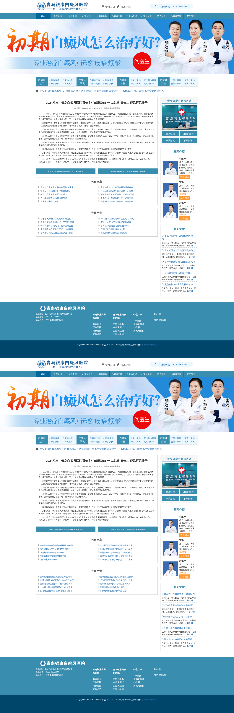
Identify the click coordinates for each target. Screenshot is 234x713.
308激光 (137, 320)
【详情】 (190, 173)
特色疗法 (161, 15)
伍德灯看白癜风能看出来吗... (178, 273)
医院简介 (97, 323)
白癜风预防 (108, 83)
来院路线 (191, 15)
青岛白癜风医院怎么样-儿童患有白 (69, 171)
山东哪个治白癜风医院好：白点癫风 (116, 201)
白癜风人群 (123, 81)
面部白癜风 (176, 80)
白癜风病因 (102, 15)
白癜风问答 (146, 15)
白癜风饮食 (108, 80)
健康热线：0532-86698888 (174, 6)
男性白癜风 (135, 83)
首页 (43, 15)
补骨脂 (136, 327)
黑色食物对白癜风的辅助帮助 (53, 197)
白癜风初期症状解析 (49, 201)
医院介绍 (58, 15)
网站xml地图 (160, 319)
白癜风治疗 (87, 15)
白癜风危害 (68, 83)
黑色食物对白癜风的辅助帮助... (179, 284)
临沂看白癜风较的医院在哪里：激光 (56, 232)
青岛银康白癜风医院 (51, 90)
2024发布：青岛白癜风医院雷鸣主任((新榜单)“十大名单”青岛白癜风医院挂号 (122, 90)
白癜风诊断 (68, 80)
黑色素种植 (138, 330)
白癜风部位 (163, 81)
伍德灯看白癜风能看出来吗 (52, 194)
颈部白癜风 (189, 80)
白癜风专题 (176, 15)
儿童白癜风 (135, 80)
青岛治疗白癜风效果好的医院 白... (177, 237)
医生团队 (97, 327)
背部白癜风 (176, 83)
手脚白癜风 (189, 83)
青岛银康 (170, 133)
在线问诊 (188, 140)
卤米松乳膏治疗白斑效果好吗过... (180, 250)
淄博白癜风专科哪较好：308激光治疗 (117, 194)
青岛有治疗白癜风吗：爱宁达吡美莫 (116, 197)
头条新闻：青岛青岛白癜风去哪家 (130, 171)
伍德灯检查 (138, 323)
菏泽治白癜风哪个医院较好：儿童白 (116, 190)
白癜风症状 (117, 15)
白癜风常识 (132, 15)
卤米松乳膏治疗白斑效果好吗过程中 (116, 187)
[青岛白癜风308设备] (117, 46)
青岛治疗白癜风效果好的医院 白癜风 (57, 187)
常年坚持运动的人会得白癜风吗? (55, 190)
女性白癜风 (149, 83)
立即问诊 (184, 176)
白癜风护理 (95, 80)
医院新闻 (73, 15)
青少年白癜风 (150, 80)
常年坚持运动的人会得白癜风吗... (180, 261)
